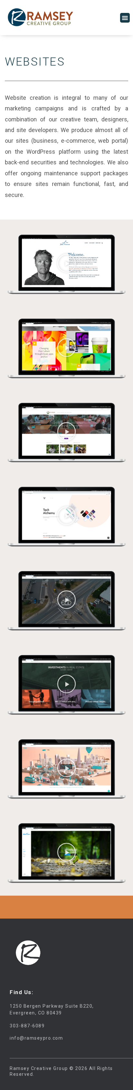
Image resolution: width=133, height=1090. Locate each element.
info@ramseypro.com (36, 1038)
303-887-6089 (27, 1025)
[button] (125, 18)
